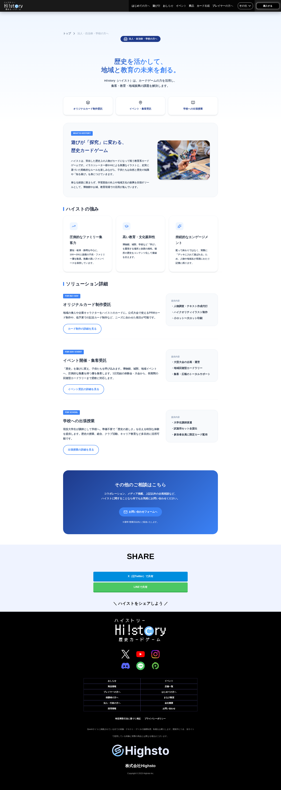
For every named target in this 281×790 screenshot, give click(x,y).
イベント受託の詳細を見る (83, 389)
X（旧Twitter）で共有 (140, 576)
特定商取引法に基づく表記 (128, 718)
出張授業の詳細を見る (81, 449)
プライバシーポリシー (155, 718)
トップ (67, 33)
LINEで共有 (140, 587)
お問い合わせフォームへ (143, 511)
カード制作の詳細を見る (82, 328)
